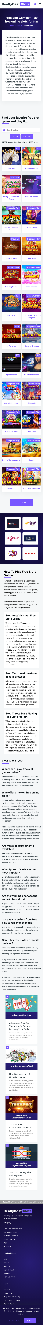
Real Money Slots (10, 1232)
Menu (40, 4)
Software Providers (11, 1236)
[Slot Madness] (13, 553)
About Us (7, 1290)
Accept (30, 1320)
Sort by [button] (26, 137)
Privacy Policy (9, 1304)
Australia (7, 1266)
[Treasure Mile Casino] (30, 538)
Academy (7, 1246)
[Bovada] (30, 553)
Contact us (8, 1293)
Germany (7, 1273)
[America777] (13, 523)
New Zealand (9, 1270)
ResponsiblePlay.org (35, 1202)
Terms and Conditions (12, 1300)
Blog (5, 1243)
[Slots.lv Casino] (13, 538)
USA (5, 1259)
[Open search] (35, 4)
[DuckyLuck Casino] (30, 523)
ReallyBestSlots (16, 25)
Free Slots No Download (13, 1229)
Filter (15, 137)
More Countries (9, 1277)
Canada (7, 1263)
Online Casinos (9, 1239)
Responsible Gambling (12, 1297)
